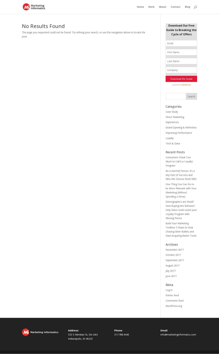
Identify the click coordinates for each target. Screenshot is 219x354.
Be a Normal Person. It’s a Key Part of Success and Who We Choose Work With (181, 175)
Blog (187, 7)
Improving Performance (179, 132)
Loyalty (170, 138)
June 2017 (171, 276)
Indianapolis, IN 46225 (80, 338)
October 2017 (173, 254)
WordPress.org (174, 306)
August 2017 (172, 265)
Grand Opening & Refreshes (181, 127)
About (162, 7)
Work (151, 7)
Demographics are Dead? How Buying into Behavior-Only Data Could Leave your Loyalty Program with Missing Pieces (181, 210)
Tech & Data (173, 143)
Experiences (172, 122)
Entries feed (172, 295)
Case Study (172, 111)
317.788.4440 (121, 334)
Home (140, 7)
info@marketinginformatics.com (178, 334)
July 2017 (171, 270)
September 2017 (175, 260)
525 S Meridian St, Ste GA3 (83, 334)
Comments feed (175, 300)
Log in (169, 290)
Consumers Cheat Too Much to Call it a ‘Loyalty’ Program (179, 161)
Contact (176, 7)
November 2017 (175, 249)
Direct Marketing (175, 117)
